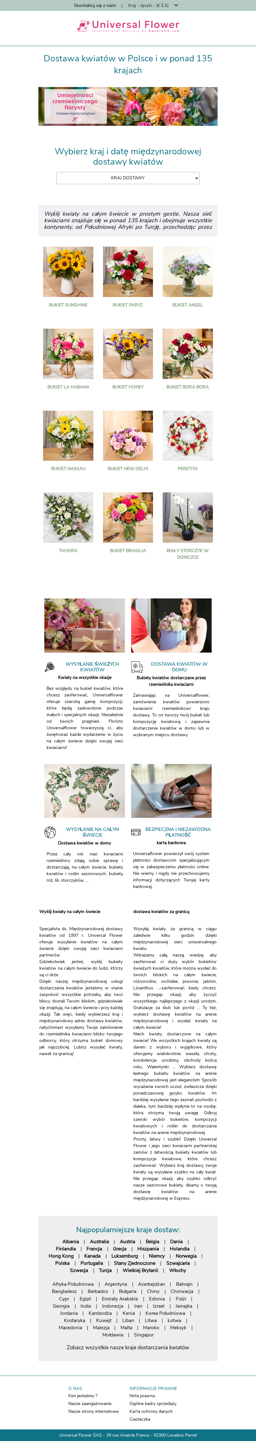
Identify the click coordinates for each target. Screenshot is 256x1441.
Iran (138, 1306)
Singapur (144, 1334)
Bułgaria (127, 1291)
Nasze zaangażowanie (89, 1404)
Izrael (159, 1306)
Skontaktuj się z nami (95, 5)
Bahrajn (184, 1284)
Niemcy (157, 1256)
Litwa (151, 1320)
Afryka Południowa (73, 1284)
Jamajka (183, 1306)
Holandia (180, 1248)
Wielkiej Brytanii (140, 1270)
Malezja (101, 1327)
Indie (86, 1306)
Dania (176, 1241)
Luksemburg (124, 1256)
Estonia (157, 1298)
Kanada (92, 1256)
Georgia (61, 1306)
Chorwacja (181, 1291)
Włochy (177, 1270)
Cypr (64, 1298)
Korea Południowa (165, 1313)
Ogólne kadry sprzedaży (153, 1404)
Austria (127, 1241)
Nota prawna (142, 1396)
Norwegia (186, 1256)
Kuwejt (103, 1320)
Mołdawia (112, 1334)
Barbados (98, 1291)
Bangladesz (64, 1291)
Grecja (119, 1248)
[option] (128, 106)
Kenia (129, 1313)
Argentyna (116, 1284)
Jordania (69, 1313)
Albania (70, 1241)
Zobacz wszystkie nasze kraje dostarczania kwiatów (128, 1347)
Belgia (152, 1241)
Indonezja (112, 1306)
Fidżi (181, 1298)
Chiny (153, 1291)
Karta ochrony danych (151, 1411)
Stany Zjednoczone (134, 1263)
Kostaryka (74, 1320)
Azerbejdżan (151, 1284)
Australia (99, 1241)
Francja (94, 1248)
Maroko (151, 1327)
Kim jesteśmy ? (82, 1396)
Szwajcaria (178, 1263)
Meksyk (178, 1327)
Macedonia (70, 1327)
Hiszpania (148, 1248)
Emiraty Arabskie (120, 1298)
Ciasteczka (140, 1419)
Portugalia (92, 1263)
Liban (128, 1320)
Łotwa (174, 1320)
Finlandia (66, 1248)
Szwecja (79, 1270)
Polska (62, 1263)
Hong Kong (61, 1256)
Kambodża (100, 1313)
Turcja (105, 1270)
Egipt (85, 1298)
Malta (126, 1327)
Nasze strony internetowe (93, 1411)
